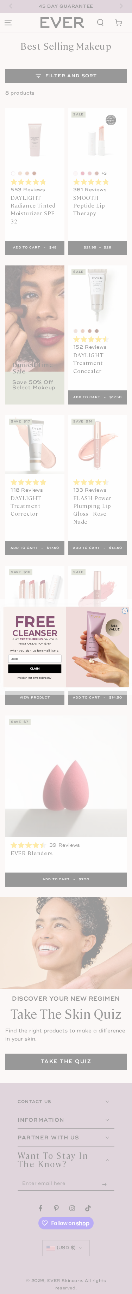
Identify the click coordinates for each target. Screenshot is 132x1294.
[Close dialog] (124, 610)
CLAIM (34, 669)
